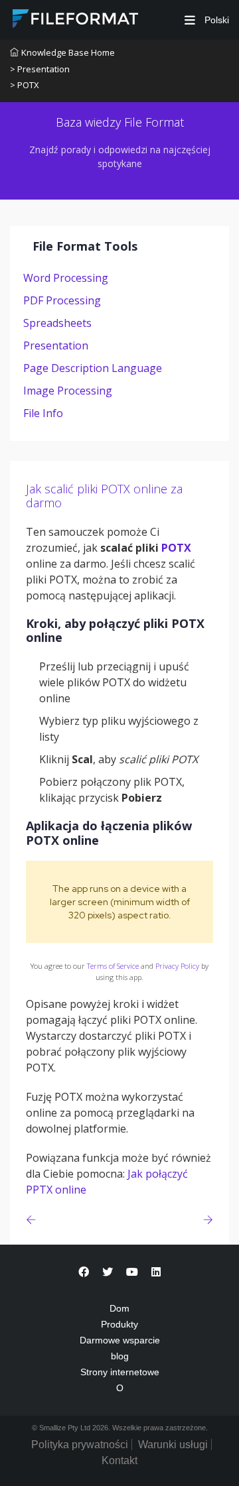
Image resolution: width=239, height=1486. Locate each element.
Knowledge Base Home (68, 52)
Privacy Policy (177, 966)
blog (120, 1356)
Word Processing (65, 278)
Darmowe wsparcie (120, 1340)
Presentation (55, 345)
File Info (43, 413)
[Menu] (190, 20)
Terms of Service (113, 966)
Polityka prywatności (79, 1444)
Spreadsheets (57, 323)
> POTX (24, 85)
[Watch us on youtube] (132, 1272)
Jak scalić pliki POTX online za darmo (104, 496)
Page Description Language (92, 368)
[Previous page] (33, 1220)
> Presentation (40, 69)
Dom (119, 1308)
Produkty (119, 1324)
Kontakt (119, 1460)
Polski (215, 20)
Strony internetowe (119, 1372)
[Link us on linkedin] (156, 1272)
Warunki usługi (173, 1444)
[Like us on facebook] (84, 1272)
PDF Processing (62, 300)
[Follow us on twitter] (108, 1272)
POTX (176, 547)
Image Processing (67, 390)
